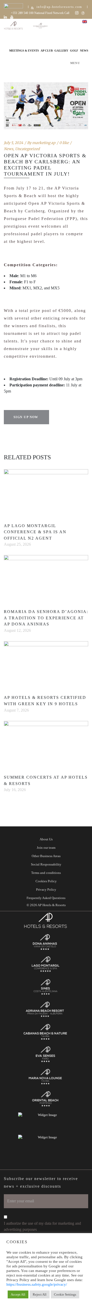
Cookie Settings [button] (65, 1294)
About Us (46, 839)
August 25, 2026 (17, 544)
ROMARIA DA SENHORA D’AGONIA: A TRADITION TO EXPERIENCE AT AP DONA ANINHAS (46, 617)
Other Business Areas (46, 856)
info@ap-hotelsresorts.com (59, 7)
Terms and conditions (46, 873)
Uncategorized (27, 149)
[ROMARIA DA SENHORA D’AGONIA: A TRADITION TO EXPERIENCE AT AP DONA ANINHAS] (46, 578)
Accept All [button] (18, 1294)
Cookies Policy (46, 881)
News (8, 149)
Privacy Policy (46, 889)
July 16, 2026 (15, 790)
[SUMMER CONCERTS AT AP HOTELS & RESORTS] (46, 744)
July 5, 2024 (13, 142)
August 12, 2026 (17, 630)
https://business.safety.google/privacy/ (36, 1284)
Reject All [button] (40, 1294)
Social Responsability (46, 864)
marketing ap (43, 142)
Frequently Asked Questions (46, 898)
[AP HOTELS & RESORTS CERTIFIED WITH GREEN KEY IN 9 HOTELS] (46, 664)
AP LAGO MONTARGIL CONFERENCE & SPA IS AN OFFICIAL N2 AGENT (35, 532)
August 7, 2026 (16, 710)
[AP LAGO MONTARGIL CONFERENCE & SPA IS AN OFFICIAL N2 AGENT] (46, 492)
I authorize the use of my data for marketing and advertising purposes (42, 1226)
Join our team (46, 847)
